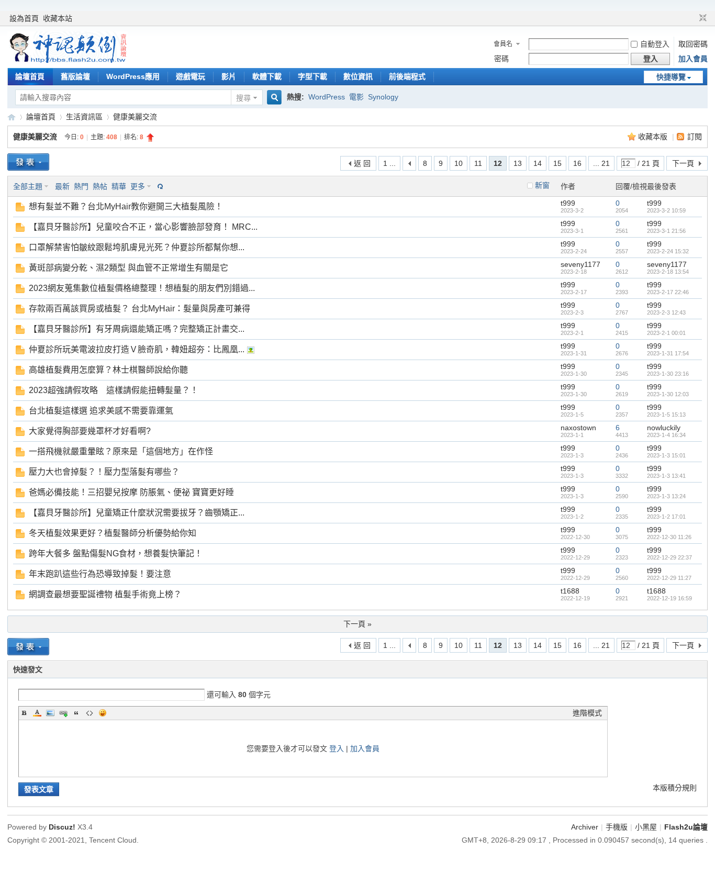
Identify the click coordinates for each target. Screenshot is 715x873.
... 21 (601, 163)
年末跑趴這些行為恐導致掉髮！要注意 (100, 573)
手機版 (617, 827)
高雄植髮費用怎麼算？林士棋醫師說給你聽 (108, 369)
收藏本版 (653, 136)
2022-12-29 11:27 (669, 578)
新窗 (542, 185)
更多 (137, 186)
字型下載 (312, 76)
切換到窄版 (702, 18)
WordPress (326, 97)
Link (63, 713)
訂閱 (694, 136)
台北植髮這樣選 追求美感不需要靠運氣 (101, 410)
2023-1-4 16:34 (666, 435)
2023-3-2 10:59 (666, 210)
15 (557, 163)
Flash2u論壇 (686, 827)
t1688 (570, 591)
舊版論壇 (75, 76)
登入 (336, 748)
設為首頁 (24, 18)
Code (89, 713)
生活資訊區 (84, 117)
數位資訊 (358, 76)
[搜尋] (273, 98)
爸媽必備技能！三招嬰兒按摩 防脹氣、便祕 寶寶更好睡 (131, 492)
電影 (356, 97)
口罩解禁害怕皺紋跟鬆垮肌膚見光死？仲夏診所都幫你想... (136, 247)
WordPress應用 (133, 76)
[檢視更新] (159, 186)
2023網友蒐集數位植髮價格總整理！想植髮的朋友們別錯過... (142, 288)
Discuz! (62, 827)
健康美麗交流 (135, 117)
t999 (568, 203)
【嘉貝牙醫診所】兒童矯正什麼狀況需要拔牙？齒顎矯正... (136, 512)
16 (577, 163)
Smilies (102, 713)
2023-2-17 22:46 (668, 292)
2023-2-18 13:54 (668, 271)
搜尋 (243, 98)
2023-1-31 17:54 (668, 353)
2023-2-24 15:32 (668, 251)
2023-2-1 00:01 (666, 333)
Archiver (584, 827)
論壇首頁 (29, 76)
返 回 (362, 163)
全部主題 (27, 186)
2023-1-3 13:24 (666, 496)
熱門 (81, 186)
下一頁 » (357, 624)
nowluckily (663, 427)
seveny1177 (580, 264)
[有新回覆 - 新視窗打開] (20, 209)
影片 (228, 76)
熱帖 (100, 186)
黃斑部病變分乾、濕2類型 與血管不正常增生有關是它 (128, 267)
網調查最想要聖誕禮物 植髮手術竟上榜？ (105, 594)
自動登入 (654, 44)
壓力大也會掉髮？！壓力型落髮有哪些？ (104, 471)
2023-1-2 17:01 (666, 516)
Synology (383, 97)
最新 (62, 186)
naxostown (578, 427)
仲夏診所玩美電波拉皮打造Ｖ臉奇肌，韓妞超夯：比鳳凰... (136, 349)
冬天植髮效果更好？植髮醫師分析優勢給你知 (112, 533)
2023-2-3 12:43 (666, 312)
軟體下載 (267, 76)
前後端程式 (407, 76)
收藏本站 (57, 18)
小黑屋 (646, 827)
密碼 (501, 58)
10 (458, 163)
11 (478, 163)
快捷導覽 (671, 77)
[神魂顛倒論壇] (67, 60)
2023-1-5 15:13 (666, 414)
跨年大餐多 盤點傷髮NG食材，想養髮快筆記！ (116, 553)
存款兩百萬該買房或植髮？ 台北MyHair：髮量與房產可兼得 (139, 308)
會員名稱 (503, 45)
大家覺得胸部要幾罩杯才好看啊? (90, 431)
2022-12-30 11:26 (669, 537)
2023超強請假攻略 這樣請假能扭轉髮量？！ (113, 390)
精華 (118, 186)
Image (50, 713)
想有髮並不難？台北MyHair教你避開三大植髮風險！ (126, 206)
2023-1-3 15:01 (666, 455)
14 (537, 163)
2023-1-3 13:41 (666, 476)
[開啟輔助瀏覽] (693, 18)
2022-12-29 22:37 (669, 557)
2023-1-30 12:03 (668, 394)
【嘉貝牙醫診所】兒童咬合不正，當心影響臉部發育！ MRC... (143, 226)
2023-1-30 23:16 (668, 374)
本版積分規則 (675, 788)
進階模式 (587, 713)
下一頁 (683, 163)
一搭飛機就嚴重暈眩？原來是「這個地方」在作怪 (121, 451)
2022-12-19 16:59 (669, 598)
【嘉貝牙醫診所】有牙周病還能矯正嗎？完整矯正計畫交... (136, 328)
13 (517, 163)
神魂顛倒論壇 (11, 117)
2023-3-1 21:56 (666, 231)
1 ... (389, 163)
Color (37, 713)
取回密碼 (693, 44)
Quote (76, 713)
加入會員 (693, 58)
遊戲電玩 (190, 76)
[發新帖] (28, 162)
